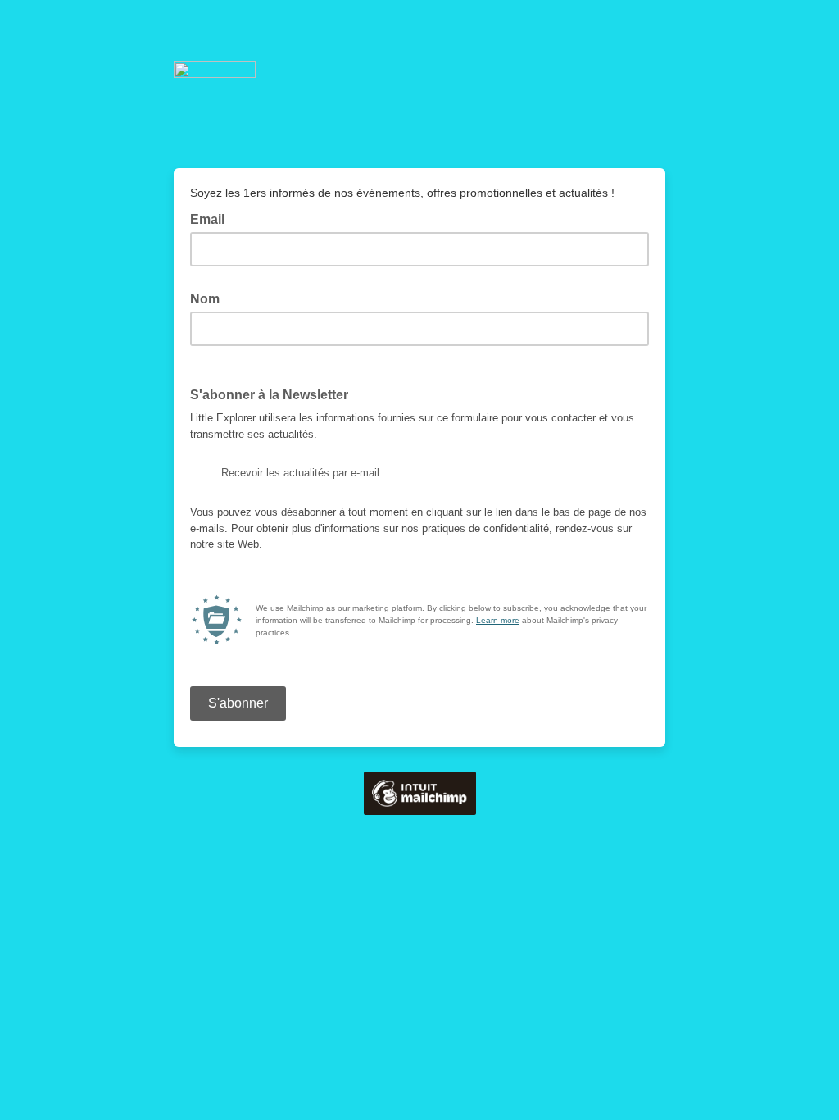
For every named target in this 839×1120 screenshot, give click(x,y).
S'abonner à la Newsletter (269, 395)
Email (212, 218)
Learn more (497, 620)
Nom (209, 298)
